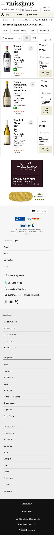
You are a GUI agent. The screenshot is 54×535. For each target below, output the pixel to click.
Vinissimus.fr (9, 328)
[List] (27, 38)
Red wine (8, 371)
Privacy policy (27, 511)
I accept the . (44, 65)
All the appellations (12, 397)
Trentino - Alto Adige (25, 20)
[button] (2, 14)
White (5, 31)
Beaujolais (8, 459)
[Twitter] (17, 303)
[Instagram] (6, 303)
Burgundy (8, 446)
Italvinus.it (8, 341)
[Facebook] (11, 303)
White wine (8, 377)
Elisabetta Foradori (19, 31)
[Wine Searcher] (27, 196)
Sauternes (8, 478)
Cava (6, 384)
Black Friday (9, 416)
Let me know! (45, 73)
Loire (6, 465)
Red (32, 31)
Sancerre (8, 491)
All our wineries (10, 403)
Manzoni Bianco (45, 31)
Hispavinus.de (10, 348)
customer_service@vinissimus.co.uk (23, 295)
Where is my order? (16, 275)
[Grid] (34, 38)
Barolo (6, 472)
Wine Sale (8, 390)
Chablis (7, 485)
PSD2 (21, 218)
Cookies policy (27, 504)
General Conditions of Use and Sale (27, 519)
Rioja (6, 452)
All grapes (8, 410)
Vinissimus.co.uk (11, 335)
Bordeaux (8, 439)
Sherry (6, 365)
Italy (13, 20)
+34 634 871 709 (15, 283)
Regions (6, 20)
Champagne (9, 433)
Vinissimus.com (10, 322)
